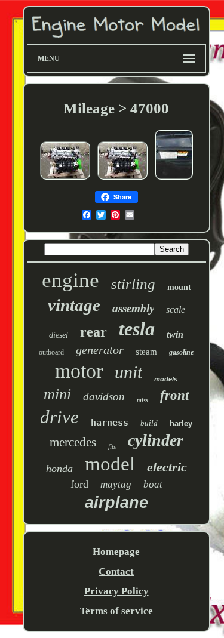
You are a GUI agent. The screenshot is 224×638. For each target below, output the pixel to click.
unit (128, 372)
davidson (104, 396)
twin (175, 334)
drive (59, 416)
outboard (51, 352)
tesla (137, 329)
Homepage (116, 551)
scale (175, 309)
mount (179, 287)
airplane (116, 502)
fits (112, 446)
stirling (133, 284)
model (110, 463)
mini (57, 394)
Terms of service (116, 611)
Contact (116, 571)
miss (142, 400)
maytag (115, 484)
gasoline (181, 352)
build (149, 422)
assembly (133, 308)
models (165, 379)
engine (70, 280)
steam (146, 351)
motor (79, 371)
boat (152, 484)
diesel (58, 335)
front (174, 395)
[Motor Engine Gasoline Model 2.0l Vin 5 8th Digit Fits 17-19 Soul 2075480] (173, 178)
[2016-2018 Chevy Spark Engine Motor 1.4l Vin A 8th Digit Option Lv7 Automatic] (65, 178)
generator (100, 349)
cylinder (155, 440)
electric (167, 467)
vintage (74, 305)
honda (59, 468)
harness (109, 422)
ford (79, 484)
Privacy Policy (116, 591)
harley (181, 423)
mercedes (73, 442)
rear (93, 332)
